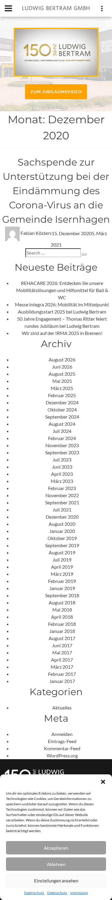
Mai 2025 (62, 381)
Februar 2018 (62, 624)
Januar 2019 (62, 588)
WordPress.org (62, 755)
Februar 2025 (62, 395)
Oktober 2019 (62, 538)
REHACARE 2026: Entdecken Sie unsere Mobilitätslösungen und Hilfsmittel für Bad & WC (62, 290)
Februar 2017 (62, 674)
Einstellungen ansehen (56, 880)
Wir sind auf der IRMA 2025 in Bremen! (62, 333)
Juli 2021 (62, 509)
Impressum (79, 892)
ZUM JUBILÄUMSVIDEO (55, 91)
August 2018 (62, 602)
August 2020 (62, 524)
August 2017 (62, 638)
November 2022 (62, 495)
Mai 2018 (62, 609)
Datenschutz (34, 892)
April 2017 (62, 659)
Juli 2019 (62, 559)
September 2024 (62, 416)
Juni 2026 (62, 366)
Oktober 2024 (62, 409)
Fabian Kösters (36, 233)
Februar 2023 (62, 488)
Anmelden (62, 734)
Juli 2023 (62, 459)
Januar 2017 (62, 681)
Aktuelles (62, 707)
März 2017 (62, 667)
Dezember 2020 (62, 517)
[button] (103, 782)
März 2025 (62, 388)
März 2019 (62, 574)
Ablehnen (56, 864)
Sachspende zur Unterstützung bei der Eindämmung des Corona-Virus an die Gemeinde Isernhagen (56, 190)
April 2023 (62, 474)
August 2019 (62, 552)
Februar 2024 (62, 438)
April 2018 (62, 617)
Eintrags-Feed (62, 741)
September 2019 (62, 545)
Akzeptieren (56, 848)
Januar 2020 (62, 531)
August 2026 (62, 359)
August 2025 (62, 374)
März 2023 (62, 481)
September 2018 (62, 595)
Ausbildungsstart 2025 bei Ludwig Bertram (62, 311)
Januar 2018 (62, 631)
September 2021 (62, 502)
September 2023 (62, 452)
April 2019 (62, 567)
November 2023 (62, 445)
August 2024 (62, 424)
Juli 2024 (62, 431)
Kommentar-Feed (62, 748)
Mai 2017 (62, 652)
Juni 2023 (62, 467)
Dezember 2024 (62, 402)
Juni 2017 (62, 645)
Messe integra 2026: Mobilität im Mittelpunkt (62, 304)
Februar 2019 (62, 581)
